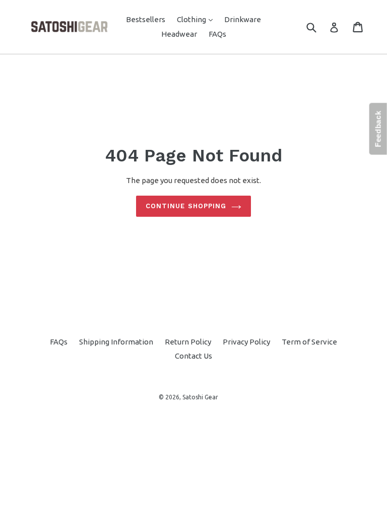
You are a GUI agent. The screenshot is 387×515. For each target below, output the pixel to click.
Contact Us (193, 356)
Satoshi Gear (200, 397)
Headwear (179, 34)
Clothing (197, 19)
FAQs (217, 34)
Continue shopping (186, 206)
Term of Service (309, 341)
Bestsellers (145, 19)
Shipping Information (116, 341)
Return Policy (188, 341)
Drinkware (242, 19)
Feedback (378, 129)
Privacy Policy (246, 341)
